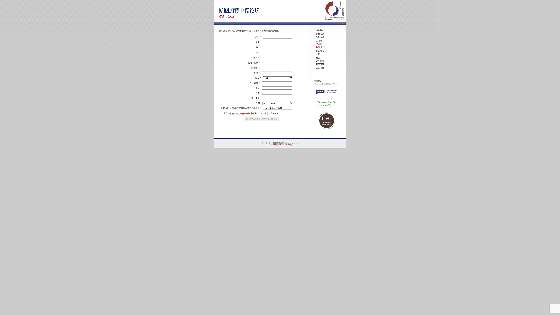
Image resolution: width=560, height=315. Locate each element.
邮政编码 (255, 68)
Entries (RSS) (272, 145)
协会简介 (320, 30)
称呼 (258, 37)
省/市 (257, 73)
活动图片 (320, 40)
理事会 (319, 44)
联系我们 (320, 61)
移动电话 (255, 98)
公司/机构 (255, 57)
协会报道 (320, 33)
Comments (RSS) (286, 145)
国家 (258, 78)
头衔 (258, 42)
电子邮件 (255, 83)
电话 (258, 88)
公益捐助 (320, 67)
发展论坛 (320, 50)
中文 (339, 23)
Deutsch (343, 23)
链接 (318, 57)
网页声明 (320, 64)
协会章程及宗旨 (243, 113)
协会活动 (320, 37)
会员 (318, 47)
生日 (258, 103)
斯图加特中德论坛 (239, 10)
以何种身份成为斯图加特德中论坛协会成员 (241, 108)
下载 (318, 54)
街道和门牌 (254, 63)
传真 (258, 93)
